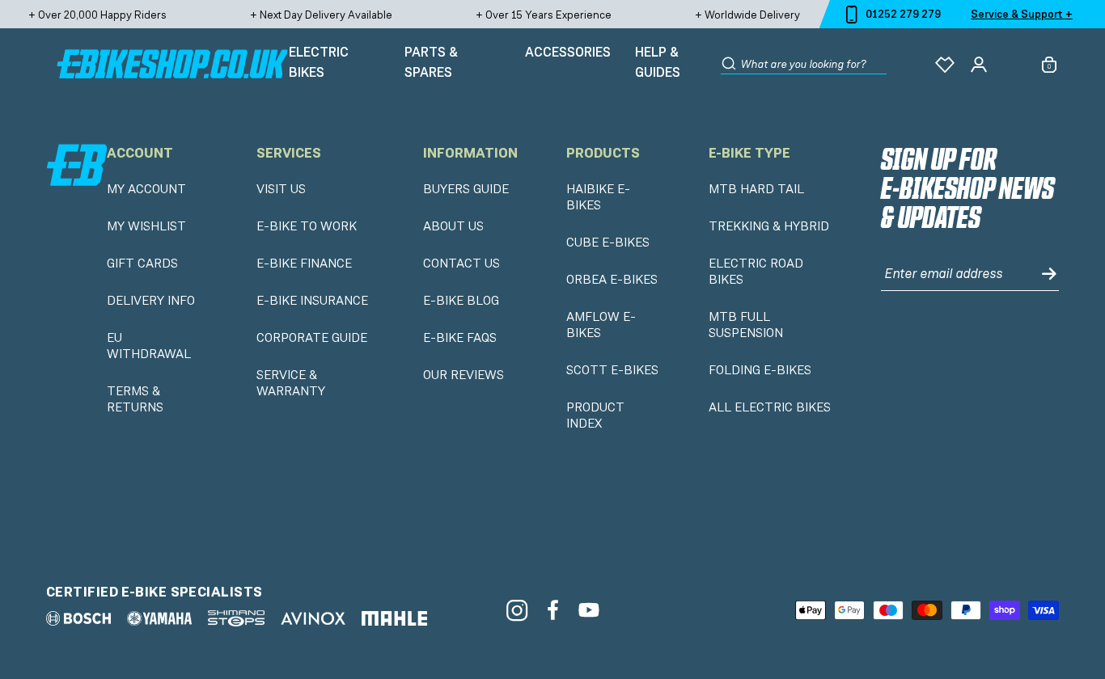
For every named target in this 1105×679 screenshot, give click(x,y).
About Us (453, 226)
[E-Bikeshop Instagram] (516, 610)
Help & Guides (657, 62)
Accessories (568, 52)
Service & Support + (1022, 13)
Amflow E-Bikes (601, 325)
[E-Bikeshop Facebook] (553, 610)
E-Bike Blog (461, 301)
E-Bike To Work (306, 226)
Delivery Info (151, 301)
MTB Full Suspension (746, 325)
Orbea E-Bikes (612, 280)
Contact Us (461, 263)
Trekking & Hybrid (769, 226)
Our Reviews (463, 375)
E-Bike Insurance (312, 301)
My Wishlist (146, 226)
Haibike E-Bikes (598, 197)
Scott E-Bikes (612, 370)
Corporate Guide (311, 338)
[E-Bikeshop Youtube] (589, 610)
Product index (595, 415)
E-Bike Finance (304, 263)
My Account (146, 189)
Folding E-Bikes (760, 370)
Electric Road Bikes (756, 271)
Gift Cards (142, 263)
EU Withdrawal (149, 346)
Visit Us (281, 189)
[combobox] (814, 64)
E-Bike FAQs (460, 338)
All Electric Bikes (770, 407)
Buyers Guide (466, 189)
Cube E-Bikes (608, 242)
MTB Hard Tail (756, 189)
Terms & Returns (135, 399)
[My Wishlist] (945, 65)
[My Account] (979, 65)
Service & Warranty (290, 383)
